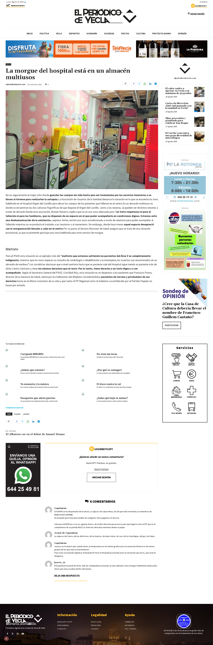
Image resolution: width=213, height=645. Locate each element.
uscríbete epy (201, 6)
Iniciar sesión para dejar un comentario (70, 581)
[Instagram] (17, 634)
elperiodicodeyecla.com (15, 84)
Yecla (8, 64)
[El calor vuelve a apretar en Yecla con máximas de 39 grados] (199, 92)
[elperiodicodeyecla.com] (185, 68)
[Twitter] (139, 83)
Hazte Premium (101, 469)
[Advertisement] (82, 321)
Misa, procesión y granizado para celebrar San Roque (176, 120)
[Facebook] (133, 83)
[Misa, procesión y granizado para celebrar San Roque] (199, 122)
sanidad (26, 414)
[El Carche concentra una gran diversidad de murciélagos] (199, 136)
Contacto (203, 2)
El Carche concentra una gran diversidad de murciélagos (178, 135)
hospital (17, 414)
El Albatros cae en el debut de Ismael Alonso (35, 434)
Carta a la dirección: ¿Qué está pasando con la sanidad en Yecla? (178, 106)
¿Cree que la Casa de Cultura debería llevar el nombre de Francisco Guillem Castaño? (184, 310)
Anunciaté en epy (18, 6)
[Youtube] (23, 634)
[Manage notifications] (6, 638)
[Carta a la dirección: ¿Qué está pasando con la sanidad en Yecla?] (199, 107)
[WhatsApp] (144, 83)
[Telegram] (155, 83)
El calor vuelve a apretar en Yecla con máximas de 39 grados (178, 91)
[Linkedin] (150, 83)
